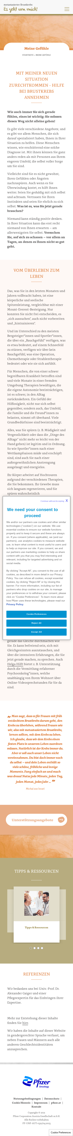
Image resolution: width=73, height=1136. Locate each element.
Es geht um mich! (21, 9)
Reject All (36, 623)
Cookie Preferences (61, 1132)
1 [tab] (31, 948)
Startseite (27, 55)
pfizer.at (56, 1102)
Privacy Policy (14, 604)
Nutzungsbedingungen (27, 1098)
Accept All (36, 632)
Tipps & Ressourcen (36, 927)
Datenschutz (51, 1098)
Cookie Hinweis (21, 1102)
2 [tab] (34, 948)
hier (25, 1022)
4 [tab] (42, 948)
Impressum (40, 1102)
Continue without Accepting (54, 501)
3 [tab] (38, 948)
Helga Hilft (15, 664)
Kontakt (36, 1106)
